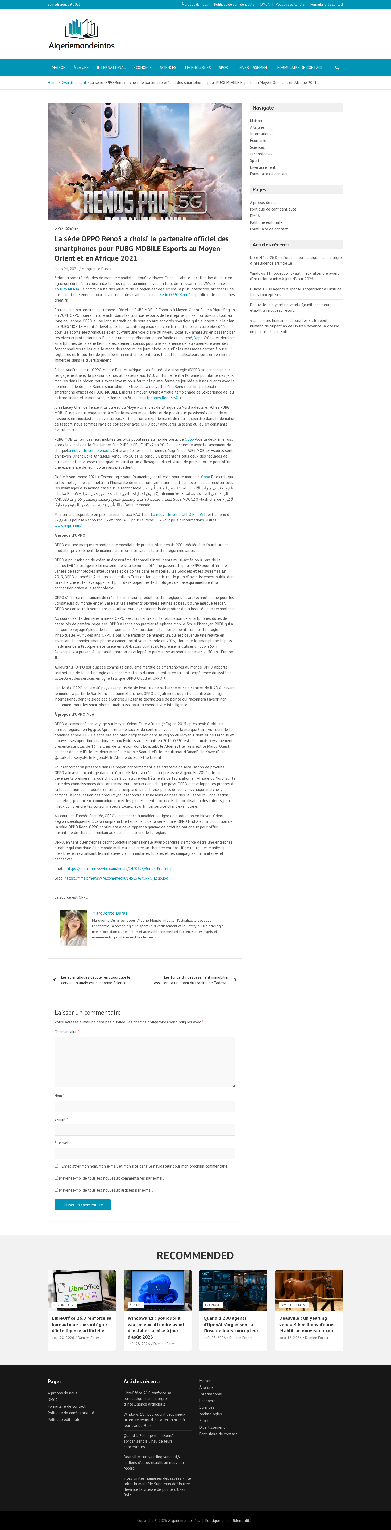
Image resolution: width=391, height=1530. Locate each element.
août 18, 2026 (290, 1337)
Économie (143, 67)
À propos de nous (195, 4)
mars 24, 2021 (66, 268)
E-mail (61, 1119)
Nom (59, 1095)
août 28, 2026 (63, 1337)
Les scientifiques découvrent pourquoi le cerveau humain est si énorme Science (95, 980)
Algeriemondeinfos (184, 1520)
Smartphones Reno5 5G (158, 397)
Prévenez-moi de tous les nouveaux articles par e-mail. (106, 1190)
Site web (62, 1142)
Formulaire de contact (326, 4)
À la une (81, 67)
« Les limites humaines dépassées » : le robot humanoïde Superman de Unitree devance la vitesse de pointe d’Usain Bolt (294, 326)
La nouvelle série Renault (89, 450)
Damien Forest (89, 1337)
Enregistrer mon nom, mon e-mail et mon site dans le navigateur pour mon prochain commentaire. (145, 1166)
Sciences (168, 67)
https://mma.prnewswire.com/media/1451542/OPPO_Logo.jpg (116, 878)
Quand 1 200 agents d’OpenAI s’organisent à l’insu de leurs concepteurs (231, 1324)
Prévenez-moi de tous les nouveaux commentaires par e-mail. (111, 1178)
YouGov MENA (66, 289)
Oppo (198, 337)
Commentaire (67, 1031)
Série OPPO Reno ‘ (175, 294)
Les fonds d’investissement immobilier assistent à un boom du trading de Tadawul (191, 980)
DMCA (265, 4)
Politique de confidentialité (234, 4)
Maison (59, 67)
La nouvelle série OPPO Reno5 (177, 514)
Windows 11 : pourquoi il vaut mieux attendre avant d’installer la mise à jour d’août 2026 (156, 1327)
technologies (197, 67)
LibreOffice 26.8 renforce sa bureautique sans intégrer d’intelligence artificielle (81, 1324)
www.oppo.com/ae (70, 525)
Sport (225, 67)
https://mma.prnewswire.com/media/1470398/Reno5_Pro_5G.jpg (121, 868)
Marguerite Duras (96, 268)
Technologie (64, 1305)
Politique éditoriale (290, 4)
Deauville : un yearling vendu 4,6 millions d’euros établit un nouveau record (307, 1324)
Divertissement (254, 67)
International (111, 67)
